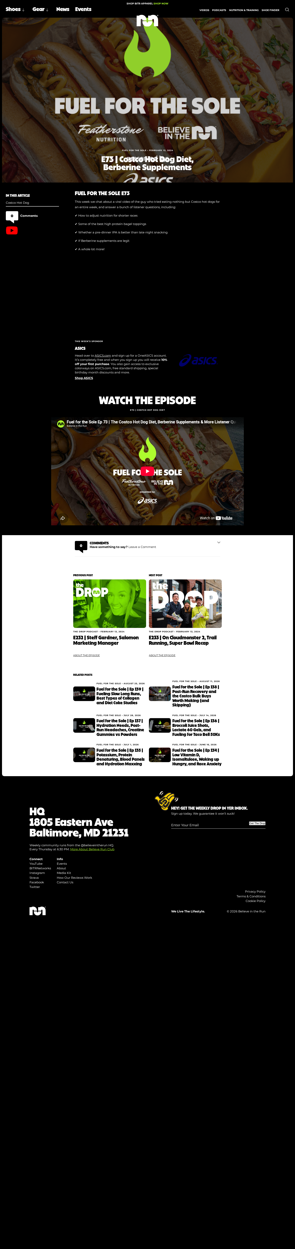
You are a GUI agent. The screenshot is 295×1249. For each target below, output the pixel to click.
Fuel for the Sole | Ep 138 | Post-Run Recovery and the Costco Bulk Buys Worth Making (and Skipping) (195, 695)
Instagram (37, 873)
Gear (39, 8)
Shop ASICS (84, 378)
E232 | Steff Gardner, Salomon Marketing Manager (106, 640)
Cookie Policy (256, 901)
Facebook (37, 882)
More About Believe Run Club (92, 849)
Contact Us (65, 882)
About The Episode (86, 655)
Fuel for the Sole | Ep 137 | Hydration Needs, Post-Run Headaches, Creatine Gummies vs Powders (120, 727)
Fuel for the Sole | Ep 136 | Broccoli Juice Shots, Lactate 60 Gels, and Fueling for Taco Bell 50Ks (196, 727)
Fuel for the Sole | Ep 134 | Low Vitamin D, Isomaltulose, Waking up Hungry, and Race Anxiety (197, 756)
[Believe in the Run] (148, 21)
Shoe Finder (270, 9)
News (62, 8)
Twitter (35, 887)
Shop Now (161, 3)
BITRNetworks (40, 868)
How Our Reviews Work (74, 878)
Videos (204, 9)
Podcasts (219, 9)
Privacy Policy (255, 891)
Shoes (13, 8)
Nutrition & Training (244, 9)
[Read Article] (109, 603)
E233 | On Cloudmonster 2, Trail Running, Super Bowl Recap (183, 640)
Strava (34, 878)
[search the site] (287, 9)
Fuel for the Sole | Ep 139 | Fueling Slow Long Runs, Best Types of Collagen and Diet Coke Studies (120, 695)
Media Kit (64, 873)
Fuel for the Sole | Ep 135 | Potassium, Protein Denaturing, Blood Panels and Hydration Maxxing (121, 756)
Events (83, 8)
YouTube (36, 864)
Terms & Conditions (251, 896)
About (61, 868)
